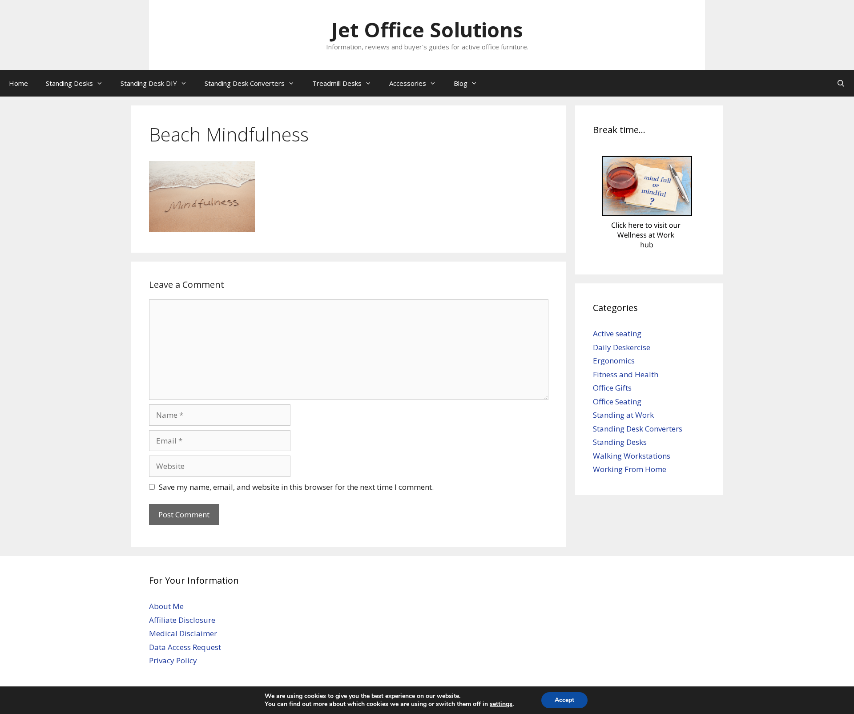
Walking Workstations (631, 456)
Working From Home (629, 469)
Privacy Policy (173, 660)
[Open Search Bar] (841, 83)
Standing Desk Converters (245, 83)
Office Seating (617, 401)
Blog (460, 83)
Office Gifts (612, 388)
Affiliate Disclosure (182, 620)
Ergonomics (614, 360)
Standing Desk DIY (149, 83)
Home (18, 83)
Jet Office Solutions (427, 29)
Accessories (407, 83)
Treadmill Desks (337, 83)
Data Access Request (185, 647)
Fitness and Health (625, 374)
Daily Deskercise (621, 347)
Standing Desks (69, 83)
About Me (166, 606)
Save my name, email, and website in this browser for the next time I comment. (296, 487)
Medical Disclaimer (183, 633)
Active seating (617, 333)
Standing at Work (623, 415)
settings (501, 704)
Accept (564, 700)
